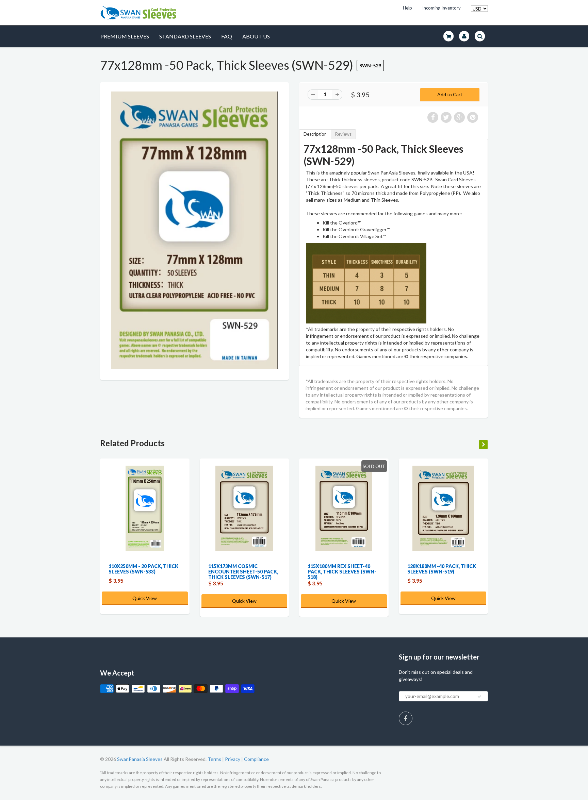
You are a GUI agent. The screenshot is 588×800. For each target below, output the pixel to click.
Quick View (144, 598)
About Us (256, 36)
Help (407, 8)
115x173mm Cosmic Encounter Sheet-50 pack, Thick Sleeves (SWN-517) (243, 571)
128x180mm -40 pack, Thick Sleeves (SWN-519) (441, 568)
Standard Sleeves (185, 36)
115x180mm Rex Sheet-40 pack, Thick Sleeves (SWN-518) (342, 571)
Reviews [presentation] (343, 134)
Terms (214, 759)
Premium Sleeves (124, 36)
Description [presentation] (315, 134)
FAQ (226, 36)
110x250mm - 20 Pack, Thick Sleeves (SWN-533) (143, 568)
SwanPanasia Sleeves (140, 759)
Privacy (232, 759)
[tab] (315, 134)
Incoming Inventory (441, 8)
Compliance (256, 759)
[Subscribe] (479, 696)
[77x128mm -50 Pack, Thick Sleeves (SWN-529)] (194, 230)
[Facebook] (405, 718)
